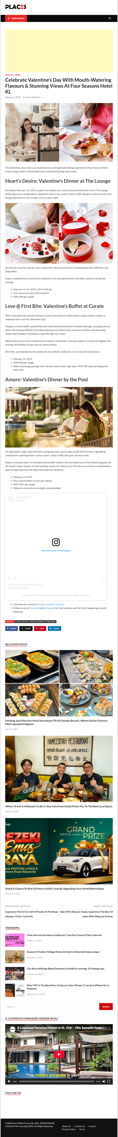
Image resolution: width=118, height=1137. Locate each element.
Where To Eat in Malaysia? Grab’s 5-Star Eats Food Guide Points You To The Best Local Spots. (59, 806)
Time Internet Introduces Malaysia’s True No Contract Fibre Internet (64, 935)
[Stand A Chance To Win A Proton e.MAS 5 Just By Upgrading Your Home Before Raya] (59, 852)
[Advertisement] (59, 50)
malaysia (51, 621)
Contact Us (79, 1126)
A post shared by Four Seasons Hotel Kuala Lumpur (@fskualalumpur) (56, 595)
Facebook (34, 608)
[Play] (9, 1081)
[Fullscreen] (108, 1081)
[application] (59, 1054)
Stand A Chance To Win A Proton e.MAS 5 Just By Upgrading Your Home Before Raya (54, 888)
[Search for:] (59, 1006)
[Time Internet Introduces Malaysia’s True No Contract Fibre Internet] (14, 935)
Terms (82, 1129)
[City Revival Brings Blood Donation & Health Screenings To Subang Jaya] (14, 969)
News (17, 75)
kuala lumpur (37, 621)
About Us (66, 1126)
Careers (92, 1126)
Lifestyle (9, 75)
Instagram (49, 608)
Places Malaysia (33, 97)
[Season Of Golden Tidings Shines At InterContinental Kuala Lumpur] (14, 952)
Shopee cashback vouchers (50, 604)
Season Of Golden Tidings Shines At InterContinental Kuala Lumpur (63, 951)
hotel (25, 621)
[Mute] (103, 1081)
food (18, 621)
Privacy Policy (69, 1129)
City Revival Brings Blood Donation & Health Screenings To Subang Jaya (65, 968)
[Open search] (109, 18)
